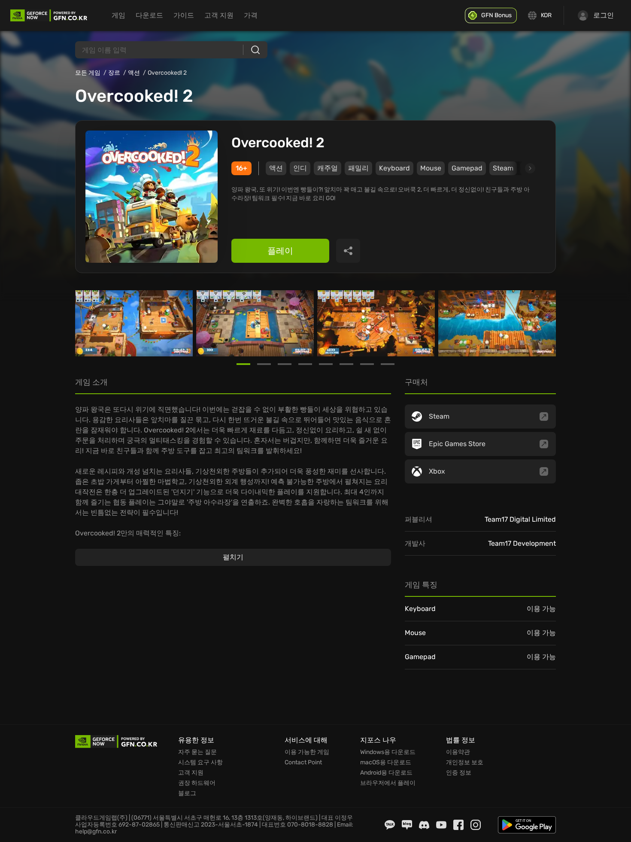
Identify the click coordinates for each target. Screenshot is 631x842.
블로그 (187, 793)
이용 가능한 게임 (307, 752)
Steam (503, 168)
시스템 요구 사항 (200, 762)
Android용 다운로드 (386, 772)
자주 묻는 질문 (197, 752)
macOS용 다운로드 (385, 762)
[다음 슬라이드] (520, 168)
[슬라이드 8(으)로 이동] (387, 364)
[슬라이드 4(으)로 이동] (305, 364)
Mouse (430, 168)
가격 (251, 15)
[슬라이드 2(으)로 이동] (264, 364)
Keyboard (394, 168)
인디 (300, 168)
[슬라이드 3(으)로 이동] (284, 364)
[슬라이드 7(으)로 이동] (367, 364)
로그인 (603, 15)
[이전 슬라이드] (85, 323)
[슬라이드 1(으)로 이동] (243, 364)
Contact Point (303, 762)
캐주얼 (327, 168)
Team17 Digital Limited (520, 519)
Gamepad (467, 168)
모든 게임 (87, 72)
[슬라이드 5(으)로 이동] (326, 364)
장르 (114, 72)
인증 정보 (458, 772)
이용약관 (458, 752)
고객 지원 (219, 15)
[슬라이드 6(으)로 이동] (346, 364)
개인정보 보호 (464, 762)
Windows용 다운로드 (388, 752)
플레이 (280, 251)
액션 (134, 72)
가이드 (183, 15)
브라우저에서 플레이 (388, 783)
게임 (118, 15)
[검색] (255, 49)
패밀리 (358, 168)
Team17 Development (522, 543)
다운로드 (149, 15)
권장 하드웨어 (196, 783)
